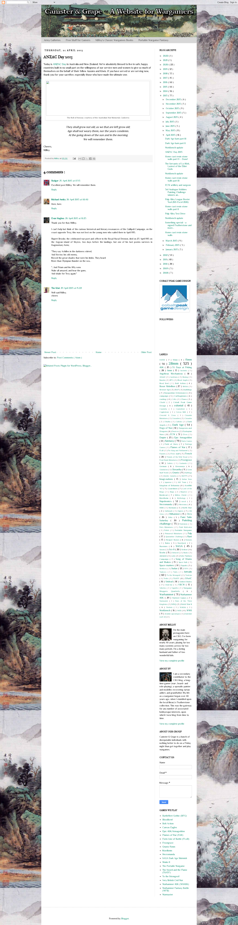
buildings (188, 390)
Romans (189, 540)
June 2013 (171, 126)
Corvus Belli (181, 412)
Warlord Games (179, 598)
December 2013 (174, 99)
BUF (177, 390)
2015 (165, 86)
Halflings (188, 473)
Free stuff (175, 454)
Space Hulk (183, 562)
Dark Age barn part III (175, 138)
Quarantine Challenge (174, 537)
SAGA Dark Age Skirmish (174, 858)
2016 (165, 82)
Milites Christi (181, 495)
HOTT (184, 476)
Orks (171, 517)
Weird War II (186, 604)
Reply (54, 189)
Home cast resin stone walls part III (176, 179)
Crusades (188, 418)
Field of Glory (171, 444)
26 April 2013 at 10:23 (75, 218)
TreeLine (188, 575)
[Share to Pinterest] (94, 158)
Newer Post (50, 352)
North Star (187, 508)
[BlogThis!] (83, 158)
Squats (184, 565)
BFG (172, 380)
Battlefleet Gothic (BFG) (174, 815)
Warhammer (166, 594)
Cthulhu (167, 422)
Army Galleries (52, 40)
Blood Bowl (164, 383)
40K (162, 367)
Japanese (169, 482)
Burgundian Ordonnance (176, 393)
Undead (169, 581)
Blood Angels (183, 380)
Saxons (162, 550)
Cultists (179, 422)
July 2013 (170, 121)
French (188, 453)
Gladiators (163, 470)
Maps (172, 492)
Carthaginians (181, 396)
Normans (173, 508)
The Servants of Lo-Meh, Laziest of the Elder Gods (177, 166)
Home (99, 352)
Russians (164, 546)
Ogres (181, 511)
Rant (189, 536)
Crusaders (176, 418)
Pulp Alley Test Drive (175, 213)
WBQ (174, 604)
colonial (179, 405)
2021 (165, 60)
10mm (176, 360)
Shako (186, 553)
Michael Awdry (58, 199)
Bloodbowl (167, 819)
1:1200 (162, 360)
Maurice (184, 492)
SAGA (180, 546)
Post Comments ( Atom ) (69, 357)
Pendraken (183, 524)
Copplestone (164, 412)
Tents (176, 572)
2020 (166, 64)
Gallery (170, 463)
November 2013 (174, 103)
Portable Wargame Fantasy (153, 40)
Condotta (164, 409)
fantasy (170, 440)
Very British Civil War (172, 880)
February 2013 (173, 245)
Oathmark (169, 511)
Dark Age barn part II (175, 143)
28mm (174, 363)
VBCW (182, 584)
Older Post (146, 352)
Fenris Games (186, 441)
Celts (174, 399)
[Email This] (79, 158)
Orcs (189, 514)
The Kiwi (55, 288)
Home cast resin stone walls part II (176, 207)
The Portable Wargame (173, 866)
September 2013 (174, 112)
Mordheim (164, 498)
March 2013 (172, 240)
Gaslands (183, 463)
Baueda (162, 380)
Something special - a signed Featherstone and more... (178, 225)
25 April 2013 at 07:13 (69, 180)
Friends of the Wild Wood (177, 457)
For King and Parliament (178, 450)
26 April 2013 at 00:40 (77, 199)
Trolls (166, 578)
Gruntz (176, 472)
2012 (165, 255)
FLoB (161, 450)
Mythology (182, 498)
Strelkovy (163, 569)
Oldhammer (175, 514)
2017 (165, 78)
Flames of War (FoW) (172, 835)
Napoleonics (166, 501)
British (186, 386)
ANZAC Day (59, 64)
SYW (186, 569)
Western (170, 607)
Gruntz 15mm (168, 846)
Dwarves (175, 431)
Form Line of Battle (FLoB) (175, 839)
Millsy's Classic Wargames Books (114, 40)
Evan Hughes (57, 218)
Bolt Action (181, 383)
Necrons (183, 504)
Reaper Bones (173, 540)
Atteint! (162, 377)
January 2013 (172, 249)
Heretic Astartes (170, 476)
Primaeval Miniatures (174, 534)
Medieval (164, 495)
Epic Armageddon (183, 437)
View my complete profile (171, 660)
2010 (165, 264)
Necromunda (166, 504)
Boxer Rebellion (167, 386)
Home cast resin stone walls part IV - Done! (176, 158)
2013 (165, 95)
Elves (185, 434)
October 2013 (173, 108)
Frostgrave (186, 460)
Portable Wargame (183, 530)
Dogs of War (166, 428)
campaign (164, 396)
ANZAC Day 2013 (173, 152)
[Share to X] (87, 158)
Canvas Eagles (169, 827)
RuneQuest (182, 543)
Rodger (54, 180)
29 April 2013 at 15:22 (71, 288)
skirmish (163, 556)
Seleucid (175, 553)
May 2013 (171, 130)
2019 (165, 69)
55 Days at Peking (182, 367)
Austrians (174, 377)
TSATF (176, 578)
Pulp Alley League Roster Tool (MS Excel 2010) (177, 200)
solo (174, 556)
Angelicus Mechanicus (172, 373)
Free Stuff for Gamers (78, 40)
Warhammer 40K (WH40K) (175, 884)
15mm (188, 359)
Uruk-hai (169, 585)
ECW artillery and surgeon (178, 185)
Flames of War (178, 447)
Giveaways (180, 466)
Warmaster (164, 601)
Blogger (125, 918)
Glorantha (177, 469)
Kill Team (182, 482)
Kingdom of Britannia (169, 485)
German (163, 466)
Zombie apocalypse (173, 614)
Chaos (184, 399)
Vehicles (163, 588)
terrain (188, 571)
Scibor (185, 549)
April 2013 (171, 135)
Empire (163, 437)
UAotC (188, 578)
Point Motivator (185, 527)
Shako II (166, 862)
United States (186, 582)
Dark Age (178, 424)
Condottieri (181, 409)
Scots (162, 552)
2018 (165, 73)
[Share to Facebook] (90, 158)
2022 (166, 55)
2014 (165, 91)
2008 (166, 272)
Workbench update (174, 147)
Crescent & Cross (168, 415)
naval (184, 501)
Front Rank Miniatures (168, 460)
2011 (165, 259)
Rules (168, 543)
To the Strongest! (174, 575)
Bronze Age (165, 390)
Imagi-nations (166, 479)
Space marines (167, 565)
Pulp (190, 533)
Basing (186, 377)
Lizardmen (173, 488)
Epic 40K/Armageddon (173, 831)
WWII (189, 610)
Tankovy (163, 572)
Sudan (174, 568)
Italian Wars (187, 479)
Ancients (184, 371)
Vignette (175, 588)
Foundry (162, 454)
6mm (170, 370)
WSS (179, 610)
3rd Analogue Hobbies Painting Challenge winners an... (176, 192)
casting (163, 399)
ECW (173, 434)
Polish (167, 530)
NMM (161, 508)
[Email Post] (74, 158)
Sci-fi (172, 549)
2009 (166, 268)
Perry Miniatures (166, 527)
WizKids (183, 607)
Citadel (163, 402)
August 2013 (172, 117)
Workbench (165, 610)
